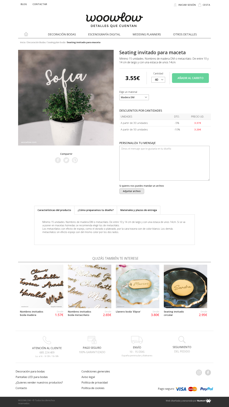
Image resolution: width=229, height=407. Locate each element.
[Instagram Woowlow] (200, 372)
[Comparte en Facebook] (58, 160)
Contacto (21, 388)
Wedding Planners (147, 34)
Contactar (40, 4)
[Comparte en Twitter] (66, 160)
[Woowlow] (115, 19)
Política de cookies (92, 388)
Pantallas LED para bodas (32, 377)
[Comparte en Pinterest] (75, 160)
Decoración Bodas (62, 34)
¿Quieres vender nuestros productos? (39, 382)
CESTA (206, 4)
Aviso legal (88, 377)
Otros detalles (185, 34)
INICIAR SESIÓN (187, 4)
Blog (24, 4)
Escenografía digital (104, 34)
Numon (201, 400)
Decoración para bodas (30, 371)
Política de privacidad (94, 382)
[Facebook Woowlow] (209, 372)
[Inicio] (26, 35)
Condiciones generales (95, 371)
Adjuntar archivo (132, 191)
